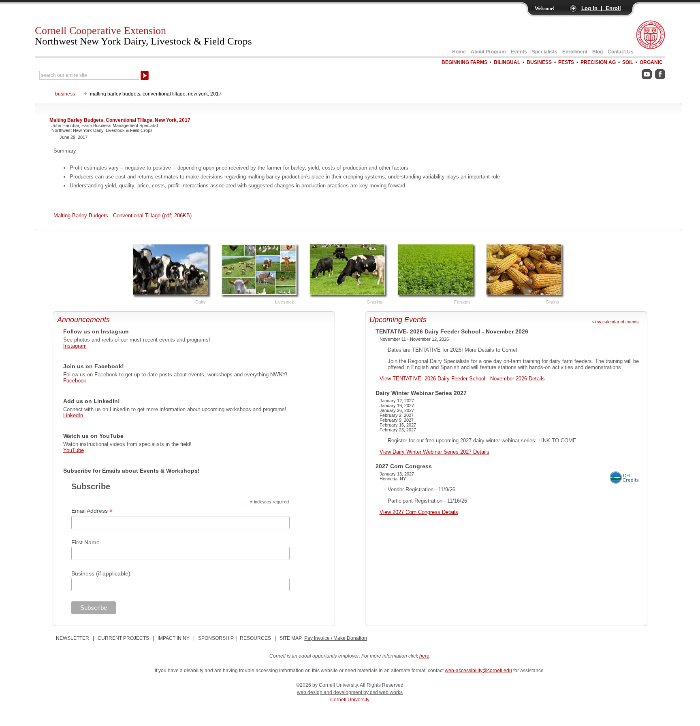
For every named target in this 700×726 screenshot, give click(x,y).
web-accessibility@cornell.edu (478, 670)
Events (519, 52)
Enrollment (574, 52)
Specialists (544, 52)
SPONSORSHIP (216, 638)
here (424, 656)
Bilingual (507, 62)
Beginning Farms (464, 62)
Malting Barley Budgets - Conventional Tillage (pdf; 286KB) (122, 215)
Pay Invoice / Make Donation (335, 638)
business (65, 94)
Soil (627, 62)
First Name (85, 542)
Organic (651, 62)
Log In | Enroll (601, 8)
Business (539, 62)
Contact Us (621, 52)
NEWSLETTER (72, 638)
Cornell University (349, 700)
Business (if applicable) (100, 573)
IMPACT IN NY (174, 638)
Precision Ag (598, 62)
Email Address (92, 511)
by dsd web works (383, 692)
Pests (566, 62)
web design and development (330, 692)
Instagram (75, 346)
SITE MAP (291, 638)
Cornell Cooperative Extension (143, 36)
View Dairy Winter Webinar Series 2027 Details (434, 452)
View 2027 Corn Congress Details (419, 512)
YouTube (73, 450)
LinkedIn (73, 415)
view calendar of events (615, 321)
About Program (488, 52)
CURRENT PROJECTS (123, 638)
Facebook (74, 381)
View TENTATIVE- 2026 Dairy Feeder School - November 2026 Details (462, 379)
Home (459, 52)
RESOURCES (255, 638)
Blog (597, 52)
